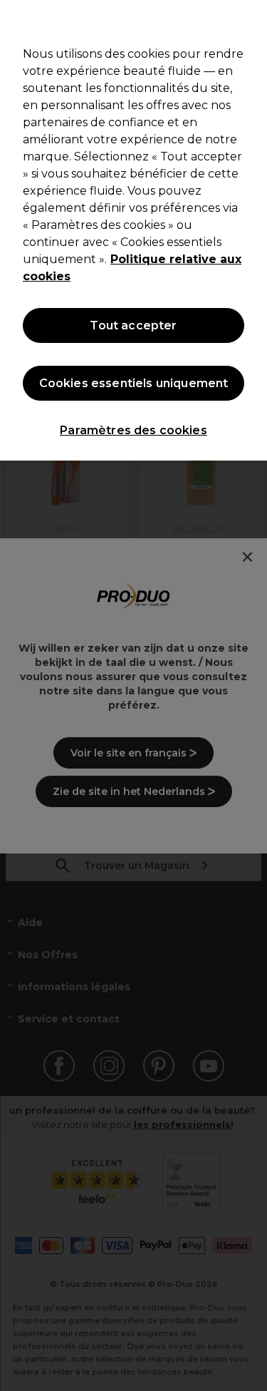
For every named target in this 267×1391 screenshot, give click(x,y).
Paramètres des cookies (133, 430)
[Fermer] (250, 20)
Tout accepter (133, 325)
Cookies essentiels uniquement (134, 383)
